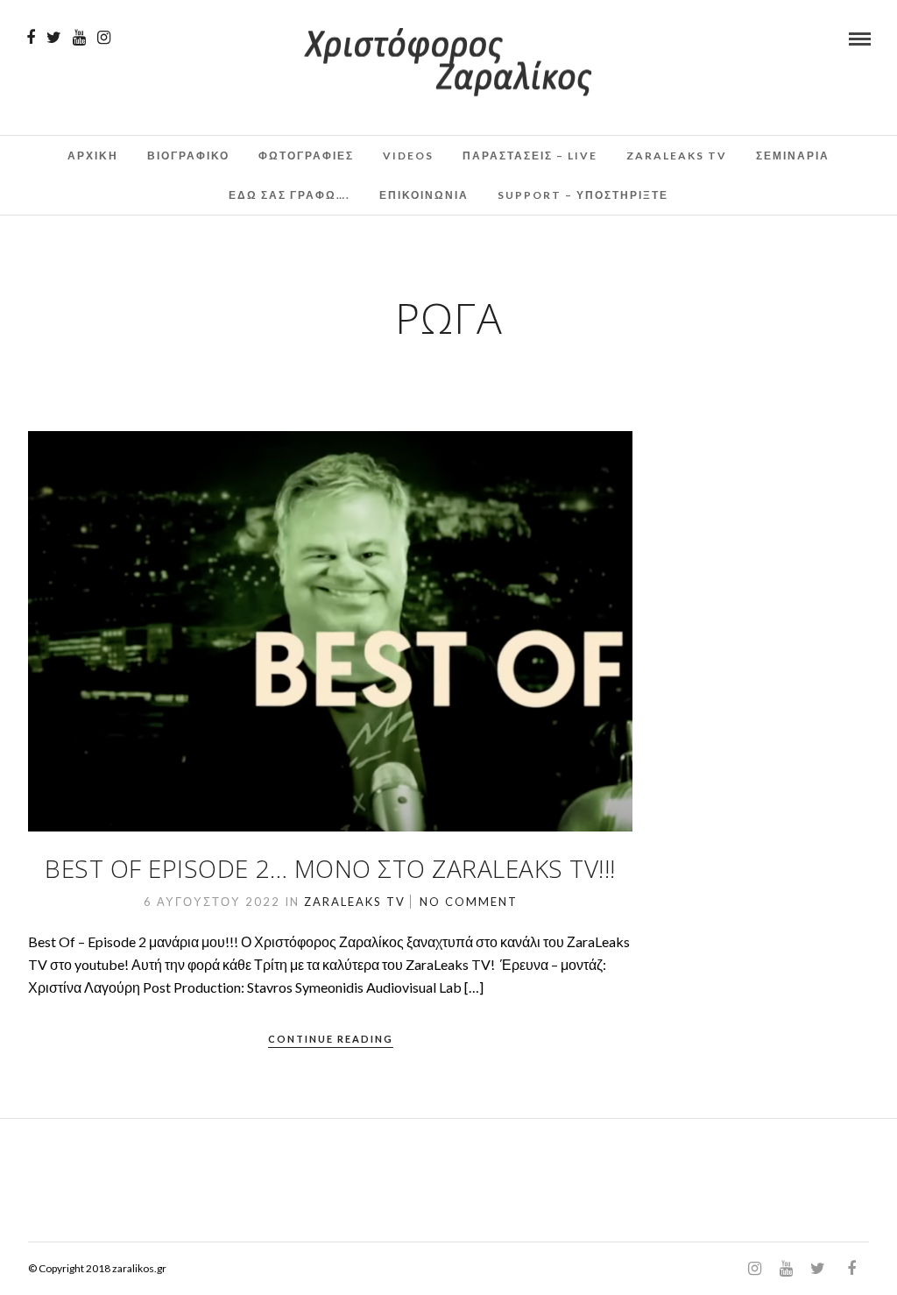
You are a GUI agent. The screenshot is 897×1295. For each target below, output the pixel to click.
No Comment (469, 902)
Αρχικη (92, 155)
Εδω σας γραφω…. (289, 195)
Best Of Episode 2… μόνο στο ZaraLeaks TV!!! (330, 868)
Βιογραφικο (188, 155)
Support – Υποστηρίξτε (583, 195)
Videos (408, 155)
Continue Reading (330, 1038)
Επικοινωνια (424, 195)
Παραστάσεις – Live (530, 155)
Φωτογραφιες (306, 155)
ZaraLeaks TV (676, 155)
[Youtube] (79, 38)
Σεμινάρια (793, 155)
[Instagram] (103, 38)
